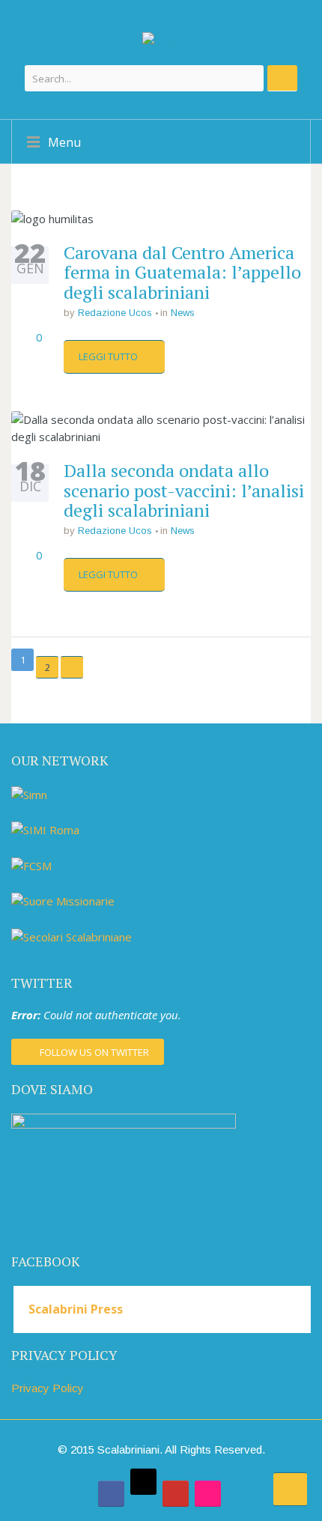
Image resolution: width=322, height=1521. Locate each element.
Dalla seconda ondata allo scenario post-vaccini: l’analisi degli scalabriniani (184, 490)
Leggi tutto (109, 356)
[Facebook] (111, 1494)
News (183, 312)
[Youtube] (175, 1494)
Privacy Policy (47, 1388)
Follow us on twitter (94, 1052)
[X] (143, 1482)
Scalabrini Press (75, 1309)
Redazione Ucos (115, 312)
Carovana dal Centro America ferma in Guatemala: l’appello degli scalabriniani (182, 272)
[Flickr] (208, 1494)
